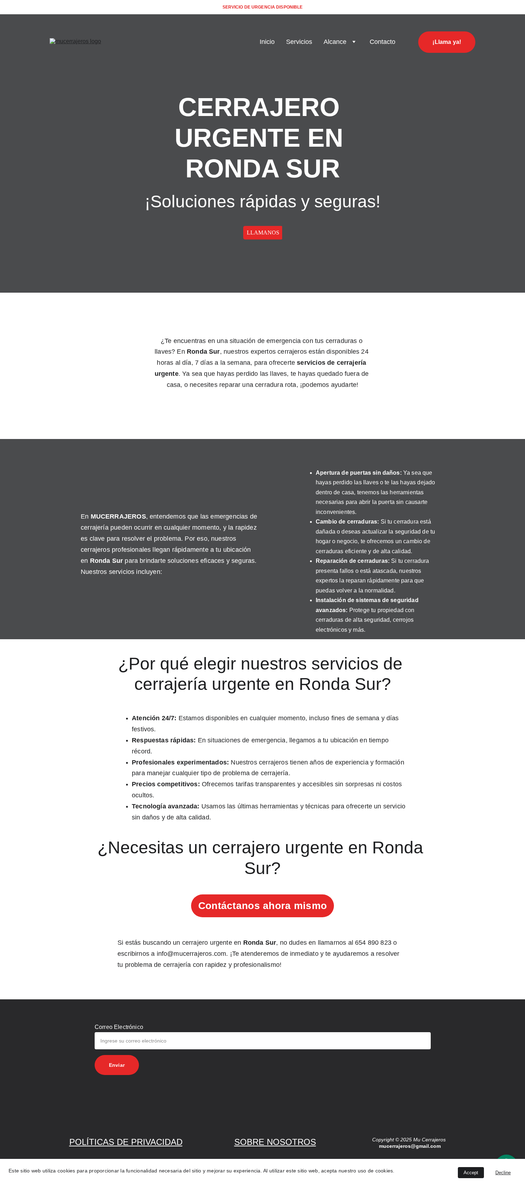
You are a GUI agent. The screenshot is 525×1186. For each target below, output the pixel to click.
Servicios (299, 41)
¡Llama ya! (446, 42)
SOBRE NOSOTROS (275, 1142)
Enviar (117, 1065)
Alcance (335, 41)
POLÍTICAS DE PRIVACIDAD (125, 1142)
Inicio (267, 41)
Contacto (382, 41)
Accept (471, 1172)
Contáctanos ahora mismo (262, 905)
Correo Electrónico (119, 1027)
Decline (503, 1172)
